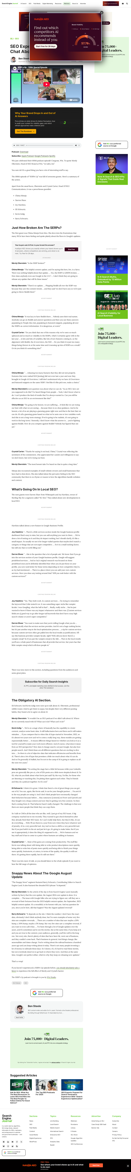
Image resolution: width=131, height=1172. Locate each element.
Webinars (67, 3)
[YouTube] (12, 1142)
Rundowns (74, 1124)
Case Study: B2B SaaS (98, 1124)
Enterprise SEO (55, 1135)
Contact (114, 1128)
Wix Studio (51, 977)
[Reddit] (12, 1146)
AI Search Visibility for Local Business (109, 314)
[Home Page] (10, 3)
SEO (30, 3)
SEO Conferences (77, 1144)
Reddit (52, 1145)
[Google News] (3, 1142)
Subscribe (115, 1121)
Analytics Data (54, 1142)
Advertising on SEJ (97, 1121)
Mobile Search (55, 1128)
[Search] (127, 4)
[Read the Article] (21, 1084)
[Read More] (112, 264)
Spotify (52, 156)
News (31, 1121)
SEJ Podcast (16, 983)
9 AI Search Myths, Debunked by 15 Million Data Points (109, 279)
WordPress (33, 1142)
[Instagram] (8, 1146)
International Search (56, 1131)
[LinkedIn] (8, 1142)
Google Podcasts (41, 156)
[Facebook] (17, 1142)
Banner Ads (95, 1128)
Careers (115, 1131)
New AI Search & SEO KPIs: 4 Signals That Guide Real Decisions (111, 179)
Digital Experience (35, 1138)
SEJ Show (74, 1135)
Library (73, 1128)
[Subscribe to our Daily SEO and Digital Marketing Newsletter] (123, 4)
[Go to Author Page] (13, 59)
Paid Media (36, 3)
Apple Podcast (27, 156)
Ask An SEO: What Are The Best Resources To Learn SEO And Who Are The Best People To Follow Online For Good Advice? (20, 1097)
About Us (75, 3)
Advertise (83, 3)
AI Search (23, 3)
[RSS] (17, 1146)
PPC (51, 1138)
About (114, 1124)
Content (32, 1131)
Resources (58, 3)
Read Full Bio (19, 1017)
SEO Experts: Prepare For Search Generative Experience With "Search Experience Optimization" (72, 1095)
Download (24, 152)
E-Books (73, 1131)
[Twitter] (21, 1142)
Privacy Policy (116, 1135)
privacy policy (56, 1062)
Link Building (54, 1121)
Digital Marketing (47, 3)
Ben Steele (24, 58)
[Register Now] (112, 164)
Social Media (33, 1135)
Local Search (54, 1124)
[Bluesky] (3, 1146)
